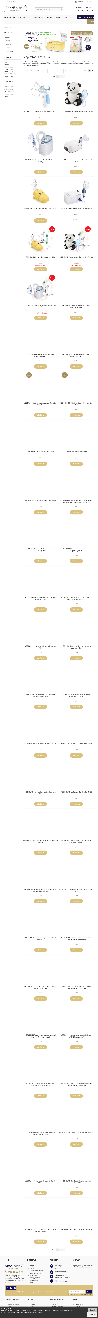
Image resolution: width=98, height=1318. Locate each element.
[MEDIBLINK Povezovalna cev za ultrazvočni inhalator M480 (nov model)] (40, 1019)
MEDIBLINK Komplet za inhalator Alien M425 (76, 743)
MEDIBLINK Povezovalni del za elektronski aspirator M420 (76, 647)
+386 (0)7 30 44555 (11, 1)
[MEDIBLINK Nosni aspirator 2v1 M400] (40, 435)
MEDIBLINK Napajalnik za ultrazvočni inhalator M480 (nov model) (40, 987)
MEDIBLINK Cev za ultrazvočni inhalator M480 (76, 1229)
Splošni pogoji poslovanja (13, 1304)
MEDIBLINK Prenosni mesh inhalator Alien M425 (40, 111)
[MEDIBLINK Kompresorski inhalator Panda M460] (76, 95)
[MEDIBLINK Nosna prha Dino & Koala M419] (40, 484)
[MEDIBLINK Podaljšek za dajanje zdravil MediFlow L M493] (76, 338)
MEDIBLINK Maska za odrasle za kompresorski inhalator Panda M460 (40, 890)
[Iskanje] (61, 9)
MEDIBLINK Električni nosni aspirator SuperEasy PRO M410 (40, 404)
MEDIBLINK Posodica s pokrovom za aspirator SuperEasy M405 (40, 598)
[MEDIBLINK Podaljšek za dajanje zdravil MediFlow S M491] (76, 289)
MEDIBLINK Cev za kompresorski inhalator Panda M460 (76, 890)
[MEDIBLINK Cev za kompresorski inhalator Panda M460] (76, 873)
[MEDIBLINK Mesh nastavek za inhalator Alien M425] (40, 775)
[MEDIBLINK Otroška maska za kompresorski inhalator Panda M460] (76, 824)
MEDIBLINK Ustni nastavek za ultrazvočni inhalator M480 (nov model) (76, 987)
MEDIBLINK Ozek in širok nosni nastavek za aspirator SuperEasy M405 (76, 598)
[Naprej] (63, 76)
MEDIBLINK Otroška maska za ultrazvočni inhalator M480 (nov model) (40, 1084)
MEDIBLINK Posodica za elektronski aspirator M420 (40, 647)
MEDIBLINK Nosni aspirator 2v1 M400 (40, 451)
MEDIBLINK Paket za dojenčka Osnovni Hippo (40, 257)
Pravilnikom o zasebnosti (85, 1294)
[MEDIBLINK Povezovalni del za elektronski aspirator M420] (76, 630)
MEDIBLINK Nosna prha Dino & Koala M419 (40, 500)
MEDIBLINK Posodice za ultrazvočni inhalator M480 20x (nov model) (76, 1036)
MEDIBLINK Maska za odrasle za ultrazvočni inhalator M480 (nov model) (76, 1084)
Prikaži (61, 70)
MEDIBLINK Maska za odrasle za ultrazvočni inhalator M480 (40, 1230)
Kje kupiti (91, 21)
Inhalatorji (32, 1265)
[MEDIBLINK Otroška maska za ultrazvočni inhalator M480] (76, 1164)
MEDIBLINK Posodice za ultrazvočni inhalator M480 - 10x (40, 1182)
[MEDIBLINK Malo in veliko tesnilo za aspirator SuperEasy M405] (40, 532)
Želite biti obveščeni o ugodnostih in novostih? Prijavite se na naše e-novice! (42, 1292)
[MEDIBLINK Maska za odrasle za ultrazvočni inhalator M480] (40, 1213)
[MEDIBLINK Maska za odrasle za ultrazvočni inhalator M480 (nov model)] (76, 1067)
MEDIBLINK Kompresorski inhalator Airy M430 (76, 208)
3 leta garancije (10, 86)
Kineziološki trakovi (35, 1277)
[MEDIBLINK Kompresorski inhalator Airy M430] (76, 192)
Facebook (80, 1)
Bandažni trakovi (34, 1279)
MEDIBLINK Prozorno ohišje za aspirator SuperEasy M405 (76, 550)
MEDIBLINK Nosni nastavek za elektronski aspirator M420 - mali (40, 695)
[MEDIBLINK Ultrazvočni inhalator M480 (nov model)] (40, 143)
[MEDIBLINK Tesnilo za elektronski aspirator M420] (40, 727)
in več (10, 76)
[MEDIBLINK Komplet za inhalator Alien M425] (76, 727)
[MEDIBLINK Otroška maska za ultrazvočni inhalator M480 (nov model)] (40, 1067)
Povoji (31, 1282)
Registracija (90, 11)
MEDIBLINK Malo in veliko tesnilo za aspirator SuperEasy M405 (40, 550)
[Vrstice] (92, 70)
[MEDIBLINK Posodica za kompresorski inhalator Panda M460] (40, 921)
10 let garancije (10, 81)
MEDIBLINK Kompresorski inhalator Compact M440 (76, 161)
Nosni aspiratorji (34, 1267)
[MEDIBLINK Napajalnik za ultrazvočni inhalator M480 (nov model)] (40, 970)
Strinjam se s (74, 1294)
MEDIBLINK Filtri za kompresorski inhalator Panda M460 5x (40, 841)
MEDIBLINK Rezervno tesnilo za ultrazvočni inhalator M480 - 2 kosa (41, 1133)
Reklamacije (33, 1304)
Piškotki (54, 1304)
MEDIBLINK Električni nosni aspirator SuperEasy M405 (76, 404)
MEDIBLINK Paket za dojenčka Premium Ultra (40, 306)
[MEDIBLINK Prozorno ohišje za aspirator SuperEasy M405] (76, 532)
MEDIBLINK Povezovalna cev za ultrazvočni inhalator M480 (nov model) (40, 1036)
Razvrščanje (44, 70)
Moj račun (73, 11)
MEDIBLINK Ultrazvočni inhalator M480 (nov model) (40, 161)
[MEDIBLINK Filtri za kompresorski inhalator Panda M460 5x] (40, 824)
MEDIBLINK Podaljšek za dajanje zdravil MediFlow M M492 (40, 355)
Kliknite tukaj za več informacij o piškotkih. (32, 1312)
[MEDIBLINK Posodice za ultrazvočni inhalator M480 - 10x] (40, 1164)
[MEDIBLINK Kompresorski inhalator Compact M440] (76, 143)
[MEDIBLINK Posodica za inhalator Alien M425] (76, 775)
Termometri (33, 1268)
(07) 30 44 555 (85, 1265)
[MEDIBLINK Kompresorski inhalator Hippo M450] (40, 192)
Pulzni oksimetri (34, 1275)
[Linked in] (11, 1288)
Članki (79, 11)
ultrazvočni (9, 94)
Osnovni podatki (79, 1304)
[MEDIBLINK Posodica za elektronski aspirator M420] (40, 630)
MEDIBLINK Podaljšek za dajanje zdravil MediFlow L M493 (76, 355)
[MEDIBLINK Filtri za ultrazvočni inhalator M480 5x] (76, 1116)
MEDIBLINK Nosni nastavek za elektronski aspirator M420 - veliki (76, 695)
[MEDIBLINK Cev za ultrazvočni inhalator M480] (76, 1213)
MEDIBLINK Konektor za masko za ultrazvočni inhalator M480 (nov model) (76, 939)
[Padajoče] (57, 70)
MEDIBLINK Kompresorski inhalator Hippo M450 (40, 208)
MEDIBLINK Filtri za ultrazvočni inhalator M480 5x (76, 1132)
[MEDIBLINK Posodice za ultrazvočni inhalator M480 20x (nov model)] (76, 1019)
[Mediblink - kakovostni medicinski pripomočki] (15, 9)
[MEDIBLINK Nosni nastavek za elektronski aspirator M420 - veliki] (76, 678)
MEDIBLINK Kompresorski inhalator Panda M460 (76, 111)
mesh (7, 96)
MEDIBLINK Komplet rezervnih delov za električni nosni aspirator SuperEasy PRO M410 (76, 501)
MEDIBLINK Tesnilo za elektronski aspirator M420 (40, 743)
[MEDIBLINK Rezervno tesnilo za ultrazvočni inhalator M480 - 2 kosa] (40, 1116)
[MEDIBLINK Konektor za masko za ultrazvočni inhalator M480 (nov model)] (76, 921)
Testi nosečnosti (34, 1280)
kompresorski (9, 91)
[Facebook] (7, 1288)
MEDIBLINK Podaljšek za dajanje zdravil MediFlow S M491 (76, 306)
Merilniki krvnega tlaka (35, 1273)
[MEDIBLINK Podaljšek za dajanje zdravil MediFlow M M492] (40, 338)
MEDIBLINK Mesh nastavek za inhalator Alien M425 (40, 793)
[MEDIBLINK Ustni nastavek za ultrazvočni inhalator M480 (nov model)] (76, 970)
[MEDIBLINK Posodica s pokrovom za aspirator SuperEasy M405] (40, 581)
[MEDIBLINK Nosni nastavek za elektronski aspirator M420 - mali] (40, 678)
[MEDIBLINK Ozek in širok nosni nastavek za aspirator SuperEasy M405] (76, 581)
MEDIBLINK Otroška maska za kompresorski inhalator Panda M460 (76, 841)
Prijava (84, 11)
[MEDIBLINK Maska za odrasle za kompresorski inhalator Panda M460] (40, 873)
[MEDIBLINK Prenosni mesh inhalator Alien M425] (40, 95)
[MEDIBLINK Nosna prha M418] (76, 435)
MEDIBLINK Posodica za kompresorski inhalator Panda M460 (40, 939)
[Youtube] (14, 1288)
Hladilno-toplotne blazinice (37, 1270)
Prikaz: (86, 70)
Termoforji (32, 1272)
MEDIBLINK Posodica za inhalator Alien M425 (76, 792)
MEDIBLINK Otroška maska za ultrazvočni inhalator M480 (76, 1182)
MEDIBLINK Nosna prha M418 (76, 451)
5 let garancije (9, 84)
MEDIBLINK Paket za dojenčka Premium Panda (76, 257)
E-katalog (90, 17)
